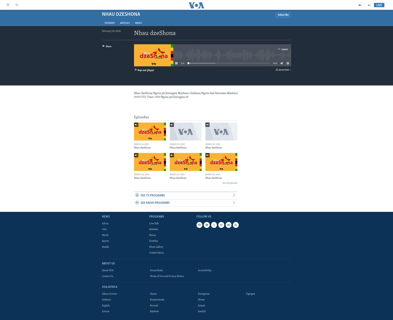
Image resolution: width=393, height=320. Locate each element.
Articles (125, 23)
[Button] (106, 47)
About (138, 23)
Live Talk (154, 223)
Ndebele (153, 229)
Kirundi (154, 305)
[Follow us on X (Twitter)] (214, 225)
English (106, 305)
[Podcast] (221, 225)
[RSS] (236, 225)
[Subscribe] (229, 225)
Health (105, 247)
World (105, 235)
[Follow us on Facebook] (199, 225)
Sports (105, 241)
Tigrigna (250, 294)
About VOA (108, 270)
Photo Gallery (156, 247)
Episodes (110, 23)
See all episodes (229, 183)
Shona (152, 235)
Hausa (153, 294)
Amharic (106, 300)
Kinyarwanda (157, 300)
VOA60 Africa (156, 253)
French (105, 311)
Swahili (202, 311)
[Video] (360, 5)
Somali (201, 305)
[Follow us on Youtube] (207, 225)
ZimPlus (153, 241)
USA (104, 229)
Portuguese (204, 294)
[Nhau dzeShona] (150, 131)
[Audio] (369, 5)
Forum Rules (156, 270)
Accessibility (204, 270)
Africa (105, 223)
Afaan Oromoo (109, 294)
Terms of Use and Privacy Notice (167, 276)
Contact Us (107, 276)
